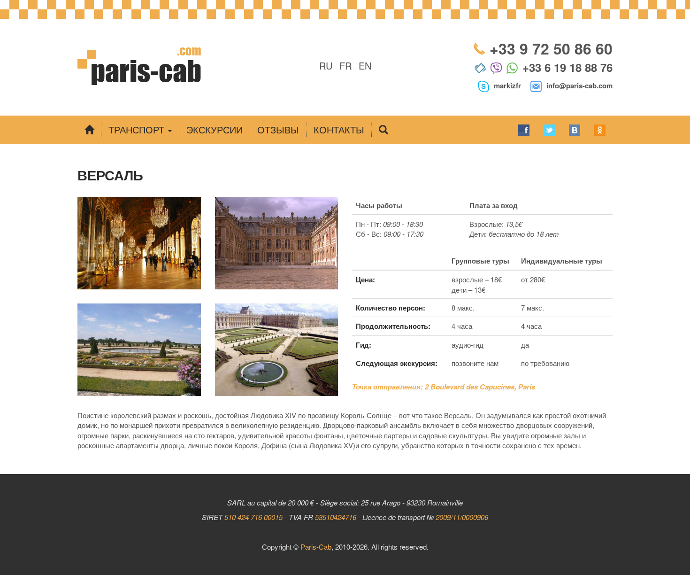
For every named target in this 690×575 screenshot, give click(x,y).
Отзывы (278, 129)
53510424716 (335, 517)
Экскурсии (214, 129)
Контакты (339, 129)
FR (345, 65)
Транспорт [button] (137, 129)
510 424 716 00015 (253, 517)
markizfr (507, 85)
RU (325, 65)
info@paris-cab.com (579, 85)
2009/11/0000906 (462, 517)
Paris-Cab (315, 547)
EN (365, 65)
